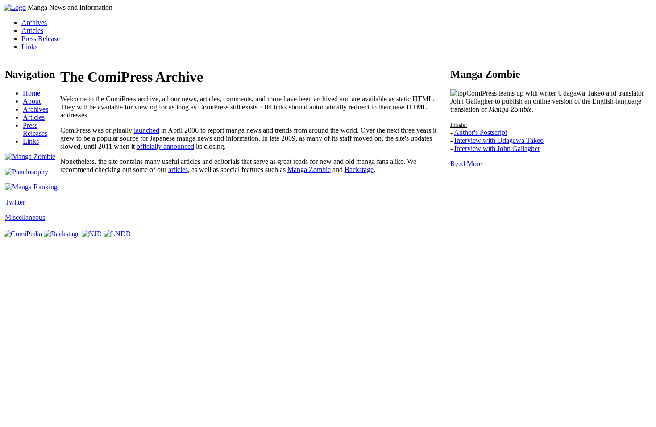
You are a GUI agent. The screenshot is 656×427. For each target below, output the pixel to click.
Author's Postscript (480, 132)
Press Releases (35, 129)
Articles (32, 30)
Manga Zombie (309, 169)
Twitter (15, 202)
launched (146, 130)
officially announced (165, 146)
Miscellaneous (25, 217)
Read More (466, 163)
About (32, 101)
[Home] (15, 7)
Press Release (40, 38)
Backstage (359, 169)
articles (178, 169)
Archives (34, 22)
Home (31, 93)
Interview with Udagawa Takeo (499, 140)
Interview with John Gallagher (497, 148)
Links (29, 46)
